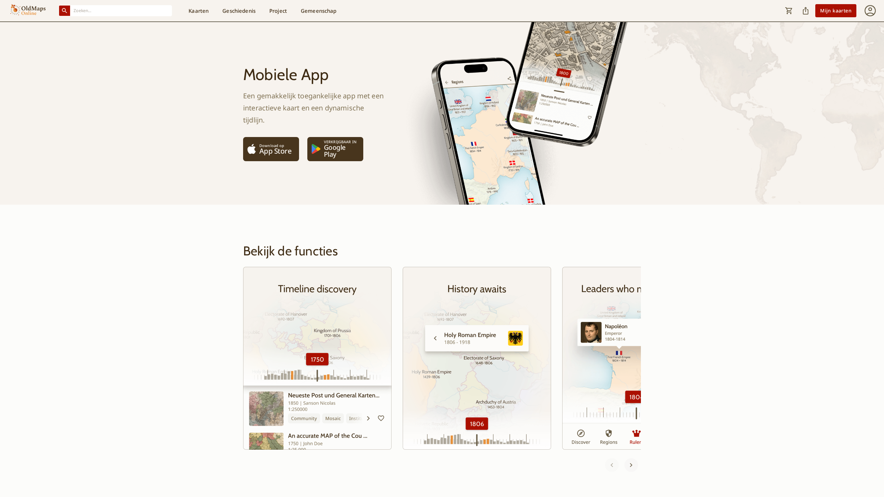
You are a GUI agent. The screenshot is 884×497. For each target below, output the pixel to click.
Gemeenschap (319, 10)
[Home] (28, 10)
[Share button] (805, 10)
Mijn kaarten (836, 10)
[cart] (789, 10)
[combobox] (121, 10)
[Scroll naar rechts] (631, 465)
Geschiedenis (239, 10)
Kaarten (199, 10)
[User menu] (870, 10)
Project (278, 10)
